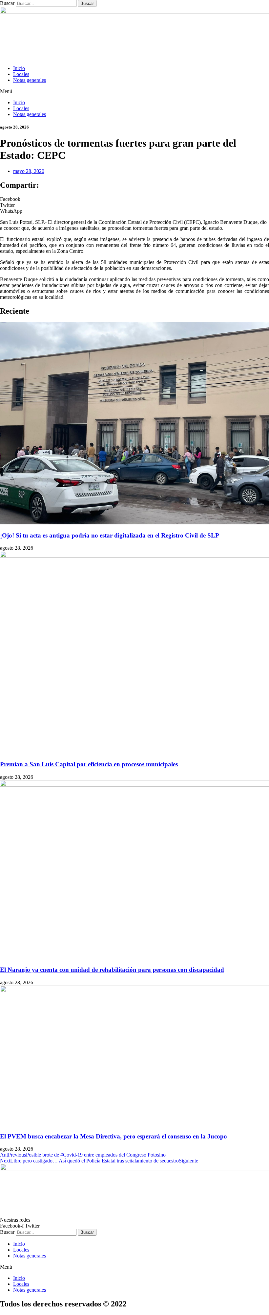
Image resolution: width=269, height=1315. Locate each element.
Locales (21, 74)
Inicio (19, 68)
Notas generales (29, 80)
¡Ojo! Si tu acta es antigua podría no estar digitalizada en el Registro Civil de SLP (109, 535)
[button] (134, 91)
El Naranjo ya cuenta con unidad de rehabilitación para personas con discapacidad (112, 969)
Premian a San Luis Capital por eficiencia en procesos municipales (89, 764)
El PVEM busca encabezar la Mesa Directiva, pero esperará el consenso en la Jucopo (113, 1136)
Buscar (7, 3)
